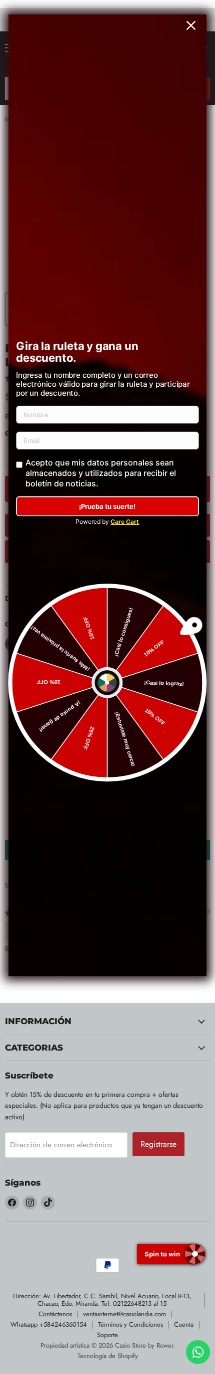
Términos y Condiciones (130, 1324)
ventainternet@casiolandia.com (124, 1314)
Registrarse (158, 1144)
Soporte (107, 1335)
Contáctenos (55, 1314)
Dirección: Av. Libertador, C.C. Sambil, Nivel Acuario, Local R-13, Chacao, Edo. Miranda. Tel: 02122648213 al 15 (102, 1299)
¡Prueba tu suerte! (107, 506)
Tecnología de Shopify (108, 1356)
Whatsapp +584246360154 (48, 1324)
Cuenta (184, 1324)
